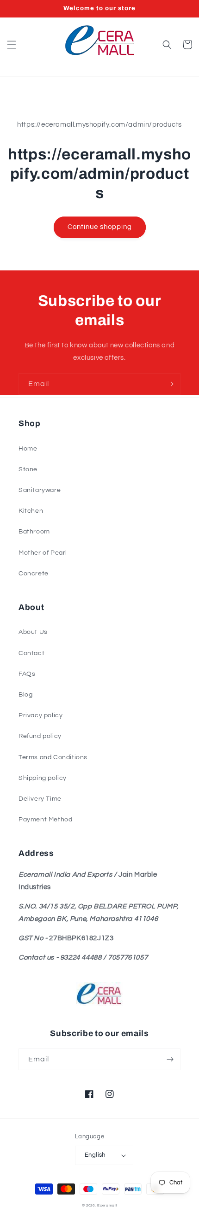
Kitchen (31, 511)
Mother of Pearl (43, 553)
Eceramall (107, 1205)
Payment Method (45, 819)
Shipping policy (43, 778)
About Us (33, 632)
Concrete (34, 573)
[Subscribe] (170, 384)
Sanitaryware (40, 490)
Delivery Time (40, 799)
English (95, 1155)
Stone (28, 469)
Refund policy (40, 736)
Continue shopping (100, 226)
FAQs (27, 674)
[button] (11, 45)
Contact (31, 653)
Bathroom (34, 531)
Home (28, 448)
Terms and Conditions (53, 757)
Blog (25, 694)
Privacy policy (40, 715)
